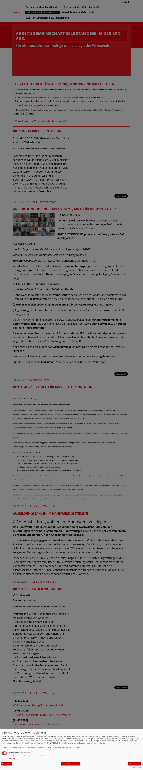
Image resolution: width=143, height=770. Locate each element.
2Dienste (11, 758)
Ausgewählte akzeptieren (70, 764)
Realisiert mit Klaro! (135, 767)
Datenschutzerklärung (41, 747)
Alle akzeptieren (134, 764)
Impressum (76, 747)
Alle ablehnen (7, 764)
